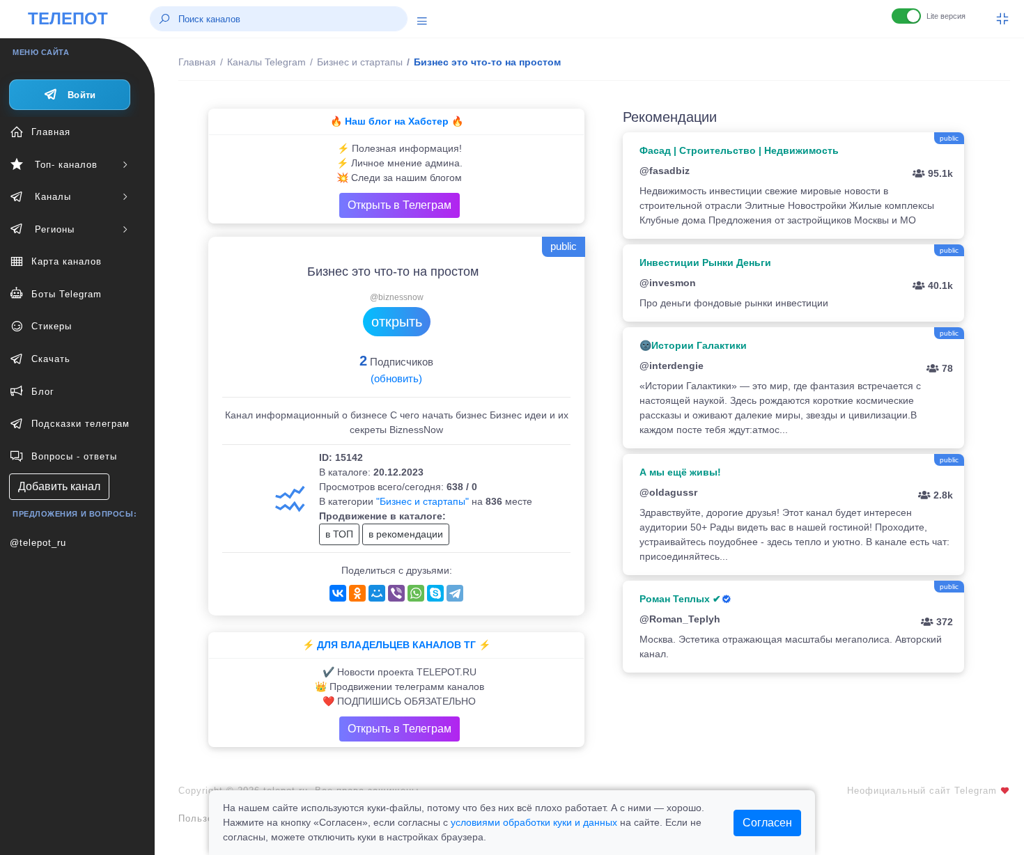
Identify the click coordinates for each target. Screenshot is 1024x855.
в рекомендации (406, 534)
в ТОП (339, 534)
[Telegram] (455, 593)
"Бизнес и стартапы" (422, 501)
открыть (396, 321)
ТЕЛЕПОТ (68, 18)
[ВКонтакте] (337, 593)
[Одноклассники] (357, 593)
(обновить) (396, 378)
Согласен (767, 823)
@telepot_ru (38, 543)
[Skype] (435, 593)
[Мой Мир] (377, 593)
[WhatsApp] (416, 593)
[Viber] (396, 593)
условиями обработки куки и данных (534, 822)
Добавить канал (59, 486)
